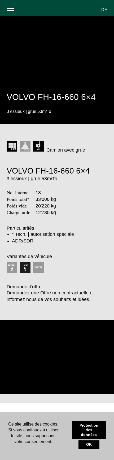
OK (89, 445)
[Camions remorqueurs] (39, 267)
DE (104, 9)
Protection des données (89, 430)
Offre (45, 292)
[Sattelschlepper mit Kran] (13, 267)
